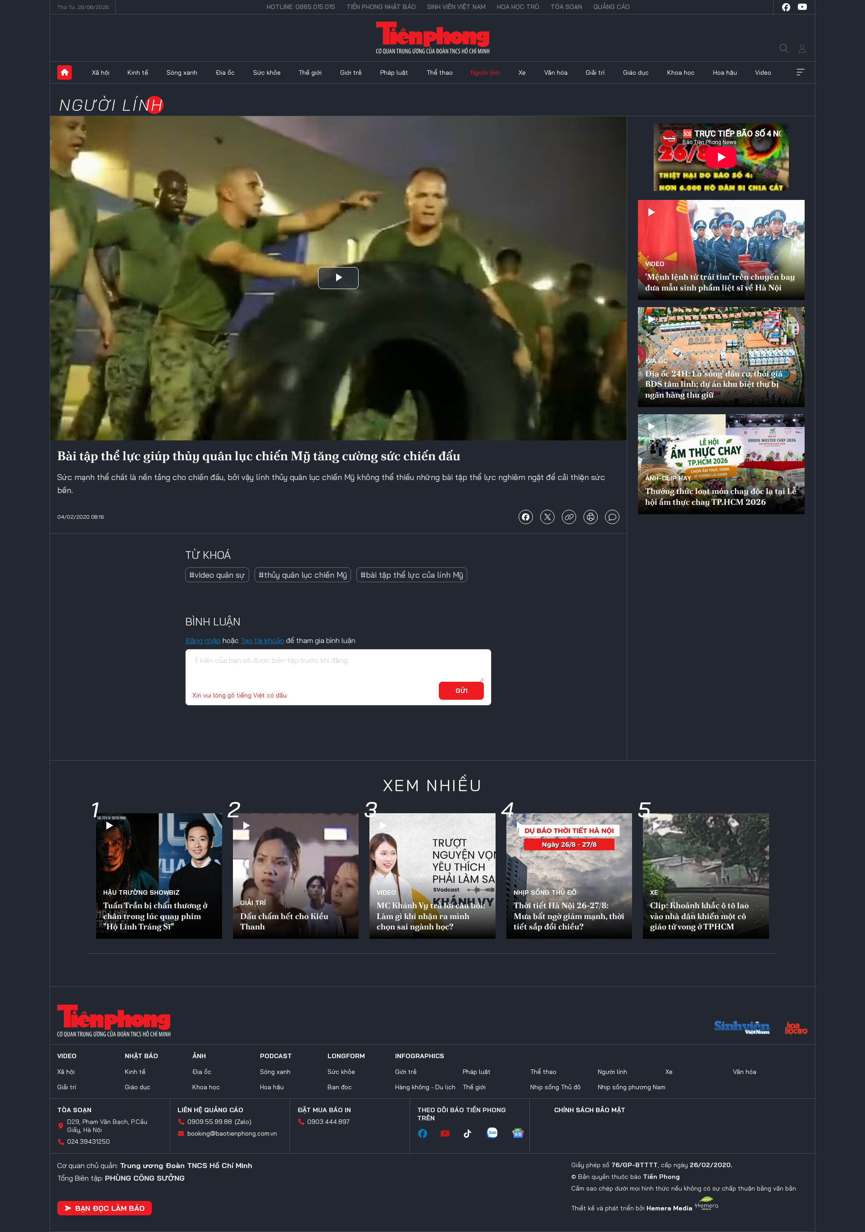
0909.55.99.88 (209, 1122)
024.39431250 (88, 1141)
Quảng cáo (611, 7)
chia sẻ (526, 517)
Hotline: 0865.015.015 (301, 7)
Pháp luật (394, 72)
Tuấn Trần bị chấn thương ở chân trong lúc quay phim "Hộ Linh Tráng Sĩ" (155, 916)
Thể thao (440, 72)
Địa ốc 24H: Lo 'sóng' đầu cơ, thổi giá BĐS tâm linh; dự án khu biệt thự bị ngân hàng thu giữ (714, 384)
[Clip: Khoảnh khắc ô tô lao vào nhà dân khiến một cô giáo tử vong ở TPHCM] (706, 876)
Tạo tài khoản (262, 640)
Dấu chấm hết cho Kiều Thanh (284, 921)
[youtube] (802, 7)
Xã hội (100, 72)
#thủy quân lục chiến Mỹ (303, 575)
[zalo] (496, 1134)
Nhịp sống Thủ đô (545, 892)
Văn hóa (556, 72)
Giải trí (595, 72)
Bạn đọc (340, 1087)
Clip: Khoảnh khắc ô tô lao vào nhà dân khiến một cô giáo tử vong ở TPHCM (699, 916)
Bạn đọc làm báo (110, 1208)
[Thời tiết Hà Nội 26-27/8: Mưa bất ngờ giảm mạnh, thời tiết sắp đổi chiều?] (569, 876)
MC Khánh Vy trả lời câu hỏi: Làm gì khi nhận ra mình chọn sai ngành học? (431, 916)
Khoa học (681, 72)
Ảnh (199, 1056)
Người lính (485, 72)
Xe (522, 72)
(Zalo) (243, 1122)
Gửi (461, 691)
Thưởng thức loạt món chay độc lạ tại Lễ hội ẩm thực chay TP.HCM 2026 (721, 496)
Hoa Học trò (518, 7)
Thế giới (310, 72)
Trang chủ (64, 72)
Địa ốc (225, 72)
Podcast (276, 1056)
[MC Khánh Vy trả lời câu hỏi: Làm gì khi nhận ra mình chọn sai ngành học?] (432, 876)
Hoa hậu (725, 72)
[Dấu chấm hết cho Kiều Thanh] (296, 876)
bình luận (612, 517)
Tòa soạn (566, 7)
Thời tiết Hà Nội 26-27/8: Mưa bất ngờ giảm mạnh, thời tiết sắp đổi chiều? (569, 916)
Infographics (419, 1056)
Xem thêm (800, 72)
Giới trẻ (351, 72)
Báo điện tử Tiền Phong (432, 38)
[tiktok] (472, 1133)
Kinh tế (137, 72)
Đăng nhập (203, 640)
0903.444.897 (328, 1122)
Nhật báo (141, 1056)
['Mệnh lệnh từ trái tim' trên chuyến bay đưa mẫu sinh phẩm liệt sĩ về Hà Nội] (721, 250)
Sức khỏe (267, 72)
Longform (346, 1056)
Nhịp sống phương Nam (631, 1087)
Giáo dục (636, 72)
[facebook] (786, 7)
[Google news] (522, 1134)
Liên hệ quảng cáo (210, 1110)
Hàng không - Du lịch (425, 1087)
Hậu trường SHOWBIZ (141, 892)
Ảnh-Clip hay (668, 478)
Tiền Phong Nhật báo (381, 7)
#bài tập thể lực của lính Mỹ (411, 575)
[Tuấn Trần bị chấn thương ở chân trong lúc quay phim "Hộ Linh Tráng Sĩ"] (159, 876)
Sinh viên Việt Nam (456, 7)
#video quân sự (217, 575)
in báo (590, 517)
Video (763, 72)
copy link (569, 517)
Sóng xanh (182, 72)
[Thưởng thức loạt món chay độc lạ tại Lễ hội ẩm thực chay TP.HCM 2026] (721, 464)
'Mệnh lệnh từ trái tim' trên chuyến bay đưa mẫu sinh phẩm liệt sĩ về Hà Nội (720, 282)
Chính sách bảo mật (589, 1110)
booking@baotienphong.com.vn (232, 1133)
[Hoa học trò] (796, 1029)
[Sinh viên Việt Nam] (742, 1029)
